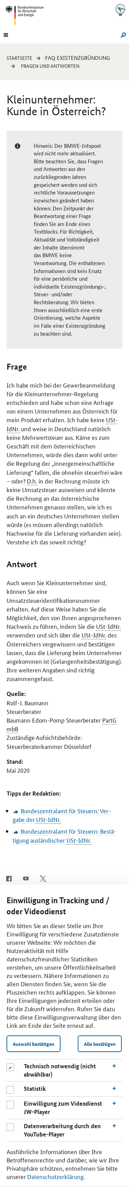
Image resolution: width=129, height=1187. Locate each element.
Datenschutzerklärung (55, 1176)
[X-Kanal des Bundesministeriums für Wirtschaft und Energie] (43, 878)
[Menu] (6, 34)
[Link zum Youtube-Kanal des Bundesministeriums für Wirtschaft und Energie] (26, 878)
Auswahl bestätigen (33, 1043)
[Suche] (122, 34)
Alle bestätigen (100, 1043)
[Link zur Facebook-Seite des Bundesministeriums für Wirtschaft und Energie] (9, 878)
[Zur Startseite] (120, 10)
